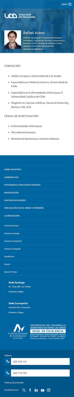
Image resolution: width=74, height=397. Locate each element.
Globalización (11, 215)
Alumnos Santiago (11, 233)
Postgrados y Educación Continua (22, 184)
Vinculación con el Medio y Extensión (24, 207)
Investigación (11, 192)
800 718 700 (20, 372)
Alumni (7, 264)
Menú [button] (65, 4)
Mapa (20, 291)
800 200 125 (20, 361)
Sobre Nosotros (12, 169)
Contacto (13, 291)
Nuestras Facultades (15, 200)
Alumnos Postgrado (12, 248)
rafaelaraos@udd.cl (33, 48)
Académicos (9, 256)
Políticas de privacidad (13, 382)
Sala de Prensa (10, 271)
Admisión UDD (11, 177)
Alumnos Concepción (13, 240)
